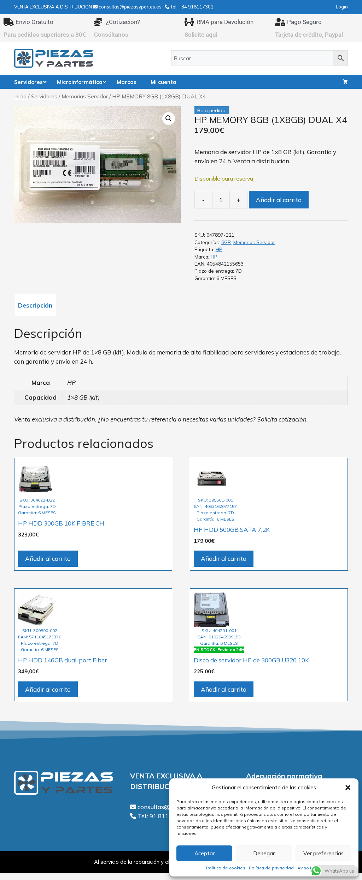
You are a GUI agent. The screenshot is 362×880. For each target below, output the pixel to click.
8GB (226, 242)
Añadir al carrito (279, 200)
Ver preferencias (323, 853)
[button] (347, 787)
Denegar (264, 853)
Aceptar (204, 853)
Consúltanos (111, 34)
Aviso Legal (309, 867)
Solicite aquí (201, 34)
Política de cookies (225, 867)
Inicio (20, 96)
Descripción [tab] (35, 305)
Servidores (44, 96)
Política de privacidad (271, 867)
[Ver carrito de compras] (345, 82)
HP (219, 249)
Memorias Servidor (85, 96)
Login (342, 7)
